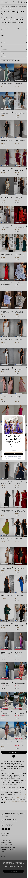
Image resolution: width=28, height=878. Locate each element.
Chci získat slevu (13, 453)
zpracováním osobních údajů (18, 456)
